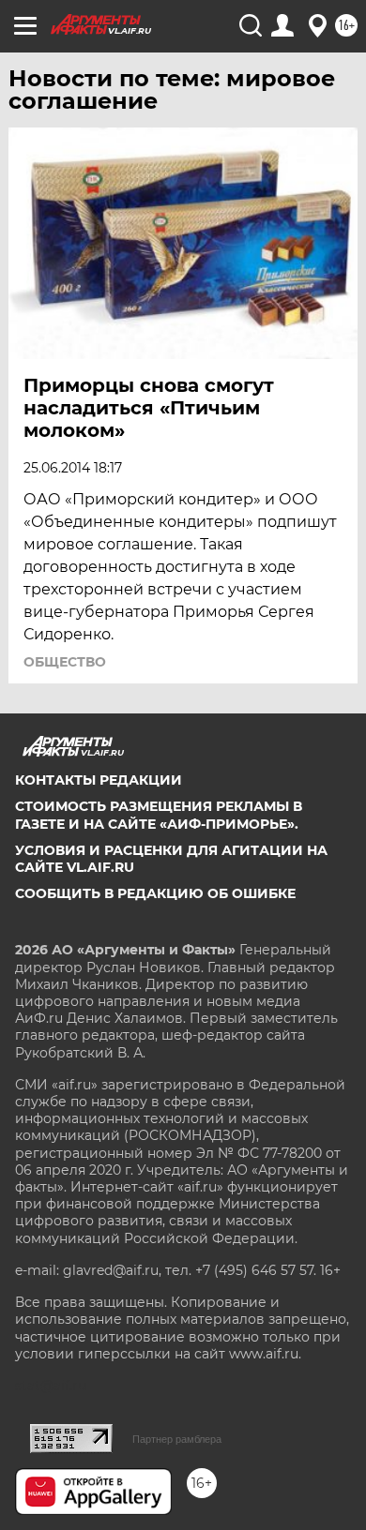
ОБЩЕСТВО (64, 661)
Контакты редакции (98, 780)
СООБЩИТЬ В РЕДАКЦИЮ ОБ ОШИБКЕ (155, 893)
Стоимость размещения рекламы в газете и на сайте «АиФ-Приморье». (158, 815)
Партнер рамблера (176, 1439)
